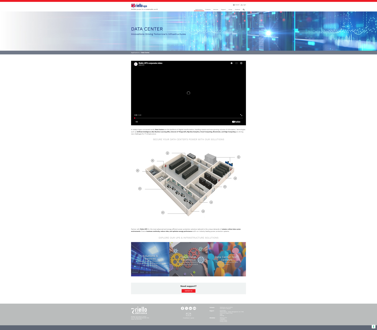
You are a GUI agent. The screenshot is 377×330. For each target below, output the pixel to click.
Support (223, 9)
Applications (199, 9)
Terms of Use (223, 317)
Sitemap (222, 315)
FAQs (221, 314)
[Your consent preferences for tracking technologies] (373, 326)
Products (207, 9)
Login (244, 4)
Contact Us (188, 291)
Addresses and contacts (226, 307)
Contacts (237, 9)
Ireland (237, 4)
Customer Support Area (226, 313)
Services (215, 9)
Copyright (222, 319)
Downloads (223, 310)
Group (230, 9)
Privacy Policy (223, 321)
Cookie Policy (223, 320)
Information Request (225, 308)
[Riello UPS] (139, 6)
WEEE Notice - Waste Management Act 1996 (232, 311)
